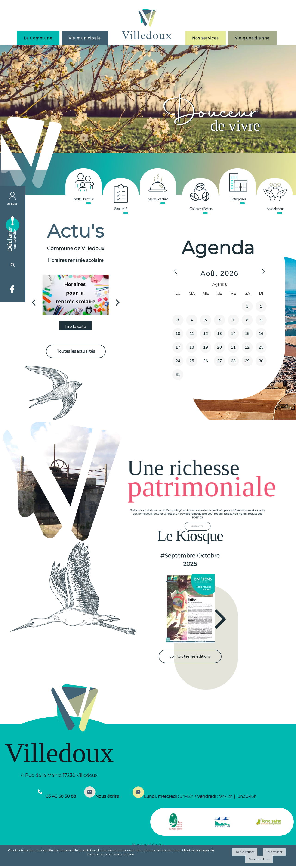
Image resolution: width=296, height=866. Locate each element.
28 (233, 361)
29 (247, 361)
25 (191, 361)
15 (247, 333)
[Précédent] (33, 302)
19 (205, 347)
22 (247, 347)
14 (233, 333)
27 (219, 361)
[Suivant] (117, 302)
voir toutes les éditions (190, 656)
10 (178, 333)
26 (205, 361)
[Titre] (83, 186)
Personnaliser (259, 859)
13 (219, 333)
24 (178, 361)
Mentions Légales (148, 844)
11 (192, 333)
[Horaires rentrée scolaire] (76, 295)
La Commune (38, 38)
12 (205, 333)
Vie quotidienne (252, 38)
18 (191, 347)
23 (261, 347)
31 (178, 374)
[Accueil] (146, 24)
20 (219, 347)
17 (178, 347)
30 (261, 361)
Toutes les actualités (76, 351)
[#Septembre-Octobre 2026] (190, 608)
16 (261, 333)
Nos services (205, 38)
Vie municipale (85, 38)
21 (233, 347)
